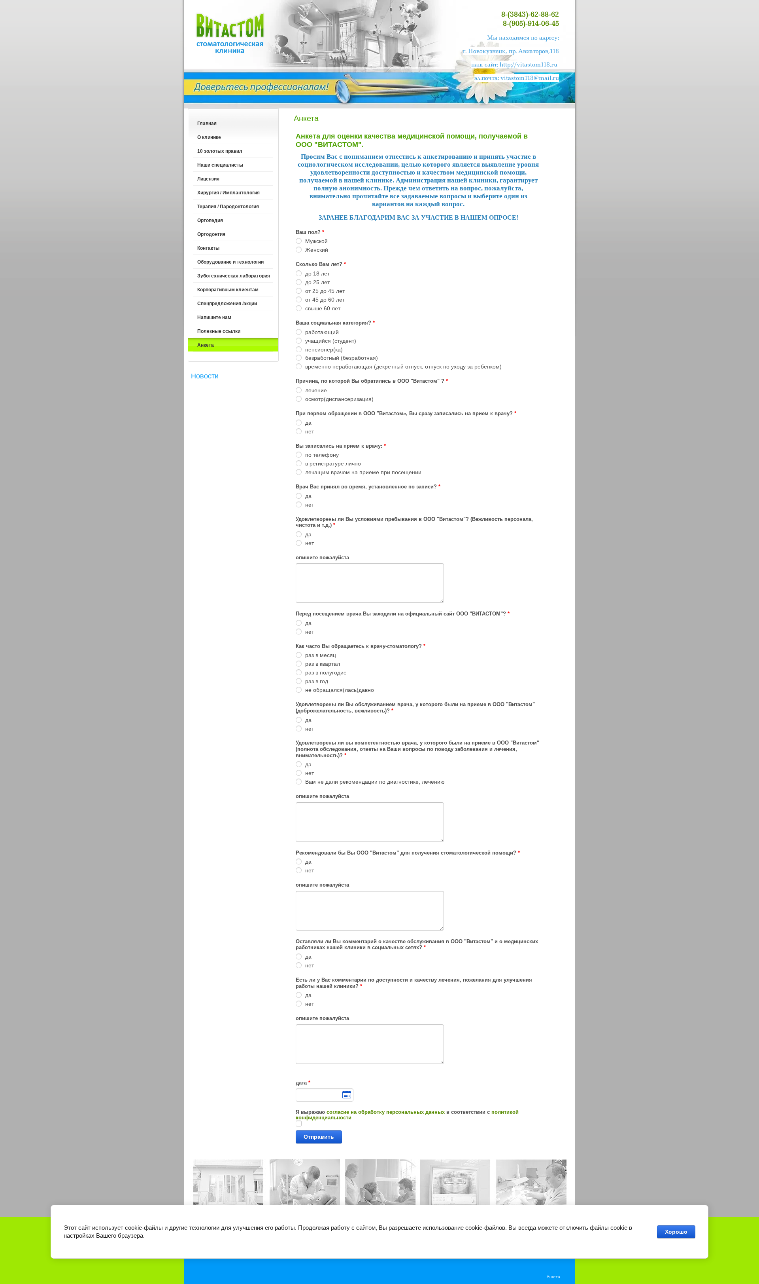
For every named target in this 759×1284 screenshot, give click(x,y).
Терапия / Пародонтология (228, 206)
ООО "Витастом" (230, 32)
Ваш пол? (310, 232)
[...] (324, 1095)
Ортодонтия (211, 234)
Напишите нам (214, 317)
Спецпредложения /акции (227, 303)
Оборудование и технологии (230, 262)
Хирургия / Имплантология (228, 193)
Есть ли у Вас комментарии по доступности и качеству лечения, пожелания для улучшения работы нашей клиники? (414, 983)
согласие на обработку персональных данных (386, 1112)
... (324, 1095)
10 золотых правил (219, 151)
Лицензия (208, 179)
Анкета (205, 345)
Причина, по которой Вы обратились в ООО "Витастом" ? (372, 381)
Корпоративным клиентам (228, 290)
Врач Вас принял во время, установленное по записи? (368, 487)
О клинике (209, 137)
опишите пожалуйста (322, 557)
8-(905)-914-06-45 (531, 23)
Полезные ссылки (218, 331)
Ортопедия (210, 220)
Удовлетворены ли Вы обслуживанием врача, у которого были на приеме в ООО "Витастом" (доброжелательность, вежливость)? (415, 707)
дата (303, 1083)
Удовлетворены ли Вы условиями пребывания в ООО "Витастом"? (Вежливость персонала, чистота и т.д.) (414, 522)
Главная (207, 123)
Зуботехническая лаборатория (233, 276)
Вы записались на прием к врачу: (341, 446)
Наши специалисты (220, 165)
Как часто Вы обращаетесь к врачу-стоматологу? (360, 646)
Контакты (208, 248)
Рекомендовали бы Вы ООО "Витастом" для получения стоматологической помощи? (408, 853)
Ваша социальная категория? (335, 323)
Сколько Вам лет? (321, 264)
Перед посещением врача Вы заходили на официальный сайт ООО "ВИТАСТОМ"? (403, 614)
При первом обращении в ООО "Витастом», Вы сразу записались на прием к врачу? (406, 413)
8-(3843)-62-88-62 (530, 14)
